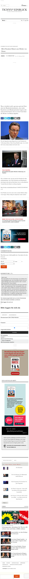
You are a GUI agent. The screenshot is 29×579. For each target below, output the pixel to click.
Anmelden (4, 315)
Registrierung (12, 315)
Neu (15, 460)
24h (3, 464)
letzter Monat (16, 464)
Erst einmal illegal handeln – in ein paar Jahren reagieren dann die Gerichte (19, 541)
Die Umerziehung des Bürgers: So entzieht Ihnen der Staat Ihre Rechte (19, 555)
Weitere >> (5, 502)
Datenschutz (5, 564)
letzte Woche (8, 464)
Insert (16, 576)
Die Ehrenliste (19, 467)
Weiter (3, 266)
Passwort (3, 322)
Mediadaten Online (6, 566)
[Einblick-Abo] (15, 399)
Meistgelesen (7, 460)
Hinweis (20, 294)
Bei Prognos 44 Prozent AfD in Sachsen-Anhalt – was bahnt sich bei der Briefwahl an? (19, 497)
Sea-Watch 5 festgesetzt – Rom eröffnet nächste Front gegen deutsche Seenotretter (19, 490)
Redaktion (11, 55)
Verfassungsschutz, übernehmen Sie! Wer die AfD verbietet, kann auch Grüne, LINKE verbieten (14, 528)
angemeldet (10, 298)
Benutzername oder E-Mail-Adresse (10, 317)
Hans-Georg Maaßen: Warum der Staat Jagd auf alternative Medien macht (18, 548)
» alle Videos (26, 506)
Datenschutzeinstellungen (16, 564)
